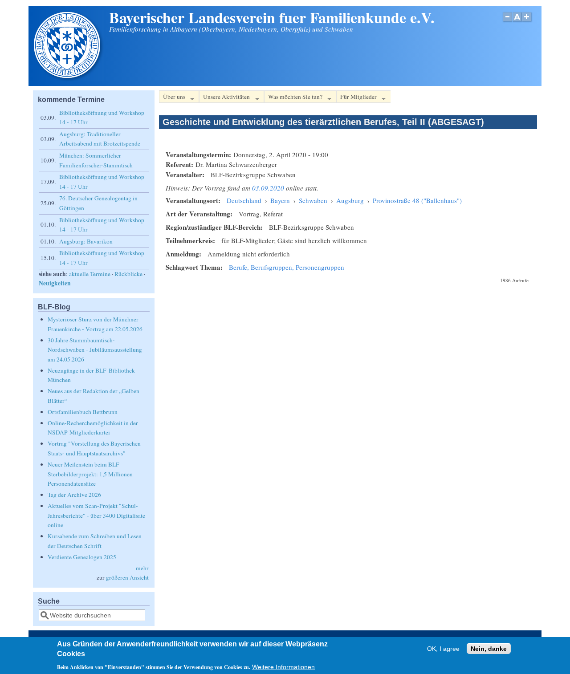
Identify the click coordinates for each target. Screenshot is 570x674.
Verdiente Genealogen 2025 (82, 557)
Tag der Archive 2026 (74, 495)
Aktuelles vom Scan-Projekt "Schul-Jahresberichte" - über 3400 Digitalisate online (96, 515)
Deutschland (244, 200)
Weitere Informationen (283, 667)
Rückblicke (128, 274)
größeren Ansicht (127, 577)
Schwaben (313, 200)
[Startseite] (68, 78)
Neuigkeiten (55, 283)
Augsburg (350, 200)
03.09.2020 (268, 187)
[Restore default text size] (517, 22)
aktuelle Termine (89, 274)
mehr (142, 568)
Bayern (280, 200)
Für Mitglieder (356, 98)
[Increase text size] (527, 22)
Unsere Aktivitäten (224, 98)
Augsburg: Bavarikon (86, 241)
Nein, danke (489, 649)
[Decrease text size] (507, 22)
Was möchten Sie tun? (293, 98)
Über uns (172, 98)
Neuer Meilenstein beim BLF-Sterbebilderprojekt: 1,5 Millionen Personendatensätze (90, 473)
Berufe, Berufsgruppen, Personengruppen (286, 267)
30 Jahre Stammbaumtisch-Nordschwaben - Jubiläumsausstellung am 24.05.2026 (95, 349)
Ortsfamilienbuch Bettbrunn (83, 412)
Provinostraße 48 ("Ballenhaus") (417, 200)
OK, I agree (443, 649)
